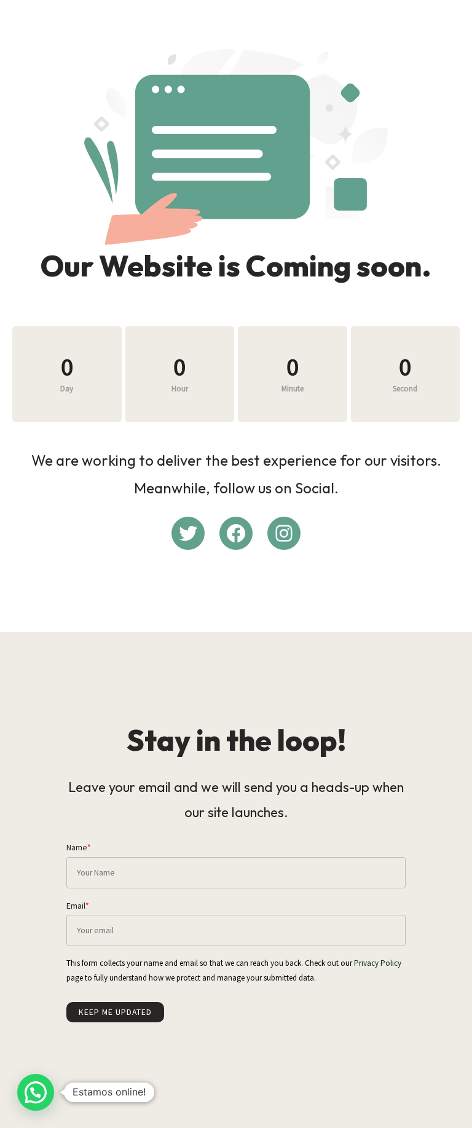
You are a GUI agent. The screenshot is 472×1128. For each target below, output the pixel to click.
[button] (35, 1092)
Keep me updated (115, 1012)
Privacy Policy (377, 963)
